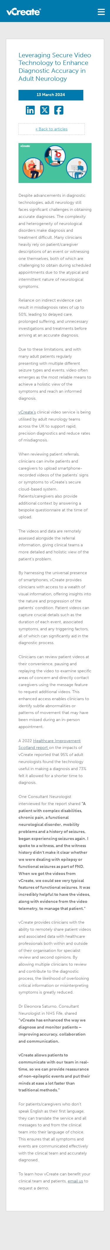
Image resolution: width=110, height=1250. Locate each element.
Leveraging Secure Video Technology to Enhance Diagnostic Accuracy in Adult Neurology (54, 67)
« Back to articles (51, 129)
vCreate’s (27, 412)
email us (75, 1181)
